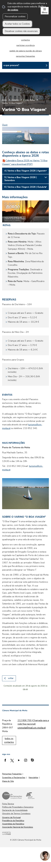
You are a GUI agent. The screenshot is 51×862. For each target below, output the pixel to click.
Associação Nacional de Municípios (17, 827)
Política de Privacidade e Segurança (17, 807)
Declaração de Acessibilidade (14, 810)
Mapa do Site (8, 781)
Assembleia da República (13, 824)
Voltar (11, 678)
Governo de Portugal (11, 818)
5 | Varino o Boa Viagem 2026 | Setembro (20, 178)
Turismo (15, 100)
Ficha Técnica (8, 804)
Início (4, 100)
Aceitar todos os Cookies (17, 24)
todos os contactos (9, 740)
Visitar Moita (29, 100)
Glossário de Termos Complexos (16, 814)
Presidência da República (13, 821)
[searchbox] (25, 65)
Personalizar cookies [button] (15, 16)
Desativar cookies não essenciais (21, 31)
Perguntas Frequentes (12, 774)
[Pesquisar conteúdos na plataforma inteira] (45, 65)
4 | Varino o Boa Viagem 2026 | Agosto (24, 171)
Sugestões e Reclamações (13, 778)
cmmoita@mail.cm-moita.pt (32, 728)
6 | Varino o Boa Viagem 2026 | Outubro (25, 187)
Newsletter (33, 778)
